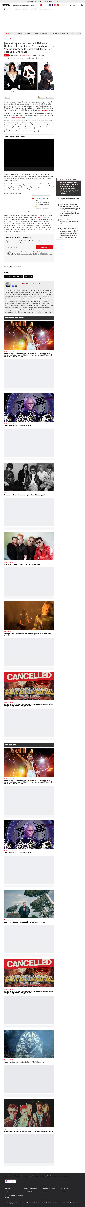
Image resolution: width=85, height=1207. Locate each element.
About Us (7, 1188)
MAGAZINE (33, 9)
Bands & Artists (8, 39)
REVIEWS (25, 9)
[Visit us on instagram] (55, 5)
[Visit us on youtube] (58, 5)
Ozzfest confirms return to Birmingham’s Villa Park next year (69, 221)
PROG (57, 1)
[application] (29, 153)
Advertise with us (66, 1192)
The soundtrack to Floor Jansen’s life (63, 33)
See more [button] (27, 211)
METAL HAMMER (49, 1)
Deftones (9, 178)
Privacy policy (65, 1188)
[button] (80, 5)
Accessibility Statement (30, 1192)
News (6, 55)
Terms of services (25, 252)
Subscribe (62, 5)
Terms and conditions (48, 1188)
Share (8, 97)
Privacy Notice (9, 253)
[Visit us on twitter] (52, 5)
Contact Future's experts (30, 1188)
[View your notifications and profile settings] (74, 5)
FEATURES (17, 9)
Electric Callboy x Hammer (22, 33)
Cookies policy (8, 1192)
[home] (4, 9)
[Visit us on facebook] (50, 5)
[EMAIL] (16, 286)
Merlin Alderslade (16, 55)
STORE (51, 9)
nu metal (17, 117)
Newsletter (50, 97)
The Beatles (28, 276)
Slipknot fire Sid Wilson (41, 33)
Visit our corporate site (60, 1176)
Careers (44, 1192)
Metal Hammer (26, 55)
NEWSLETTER (43, 9)
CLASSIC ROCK (38, 1)
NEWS (9, 9)
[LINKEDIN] (13, 286)
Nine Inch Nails (18, 276)
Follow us (42, 97)
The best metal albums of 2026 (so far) (69, 199)
